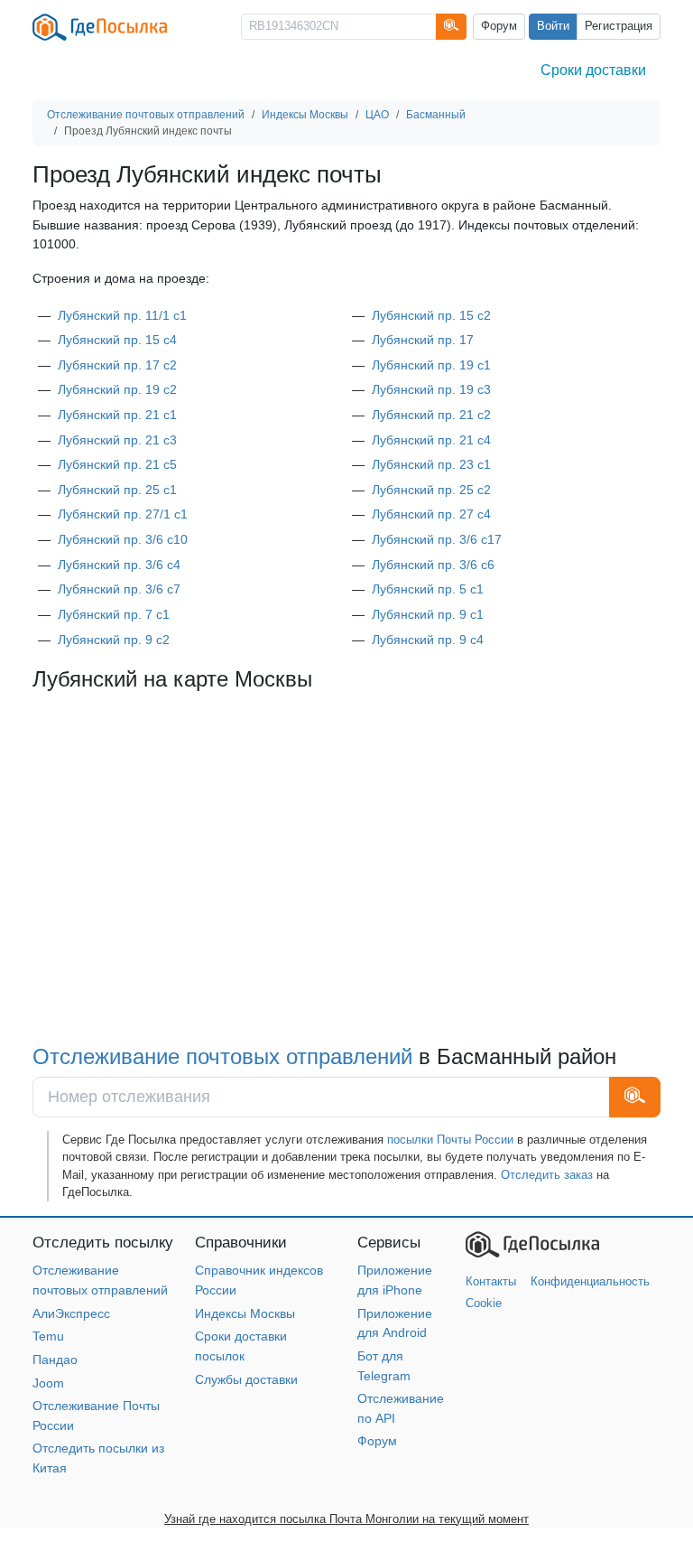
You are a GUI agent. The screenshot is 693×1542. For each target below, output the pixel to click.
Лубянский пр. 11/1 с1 (122, 315)
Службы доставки (246, 1379)
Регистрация (618, 26)
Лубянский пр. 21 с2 (431, 414)
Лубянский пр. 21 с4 (431, 440)
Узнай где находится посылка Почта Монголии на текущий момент (346, 1519)
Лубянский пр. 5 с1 (428, 589)
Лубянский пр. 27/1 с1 (123, 514)
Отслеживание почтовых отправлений (222, 1057)
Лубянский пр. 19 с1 (431, 365)
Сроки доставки (593, 70)
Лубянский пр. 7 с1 (114, 614)
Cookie (484, 1303)
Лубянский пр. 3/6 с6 (433, 564)
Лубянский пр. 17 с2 (117, 365)
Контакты (491, 1281)
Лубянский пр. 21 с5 (117, 464)
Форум (499, 26)
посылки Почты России (450, 1139)
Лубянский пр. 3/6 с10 (123, 539)
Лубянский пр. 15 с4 (117, 339)
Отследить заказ (547, 1175)
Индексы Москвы (245, 1313)
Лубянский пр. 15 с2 (431, 315)
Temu (48, 1336)
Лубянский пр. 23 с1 (431, 464)
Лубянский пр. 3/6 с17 (437, 539)
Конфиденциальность (590, 1281)
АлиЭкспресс (71, 1313)
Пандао (55, 1359)
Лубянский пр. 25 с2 (431, 489)
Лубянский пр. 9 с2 (114, 639)
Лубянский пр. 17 (423, 339)
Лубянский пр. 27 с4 (431, 514)
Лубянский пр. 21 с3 (117, 440)
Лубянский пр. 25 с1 (117, 489)
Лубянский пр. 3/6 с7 (119, 589)
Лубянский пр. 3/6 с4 (119, 564)
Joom (48, 1383)
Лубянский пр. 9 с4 (428, 639)
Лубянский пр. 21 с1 (117, 414)
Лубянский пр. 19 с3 (431, 389)
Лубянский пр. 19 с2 (117, 389)
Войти (553, 26)
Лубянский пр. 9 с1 (428, 614)
